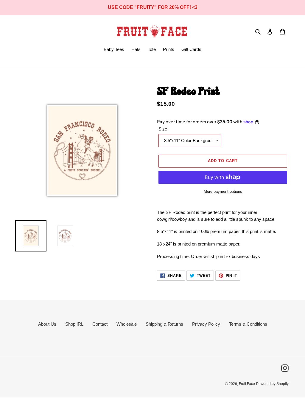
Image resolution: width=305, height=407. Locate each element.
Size (162, 128)
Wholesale (126, 324)
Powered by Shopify (272, 384)
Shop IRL (74, 324)
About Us (47, 324)
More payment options (223, 191)
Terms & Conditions (248, 324)
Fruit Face (247, 384)
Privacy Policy (206, 324)
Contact (100, 324)
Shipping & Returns (164, 324)
